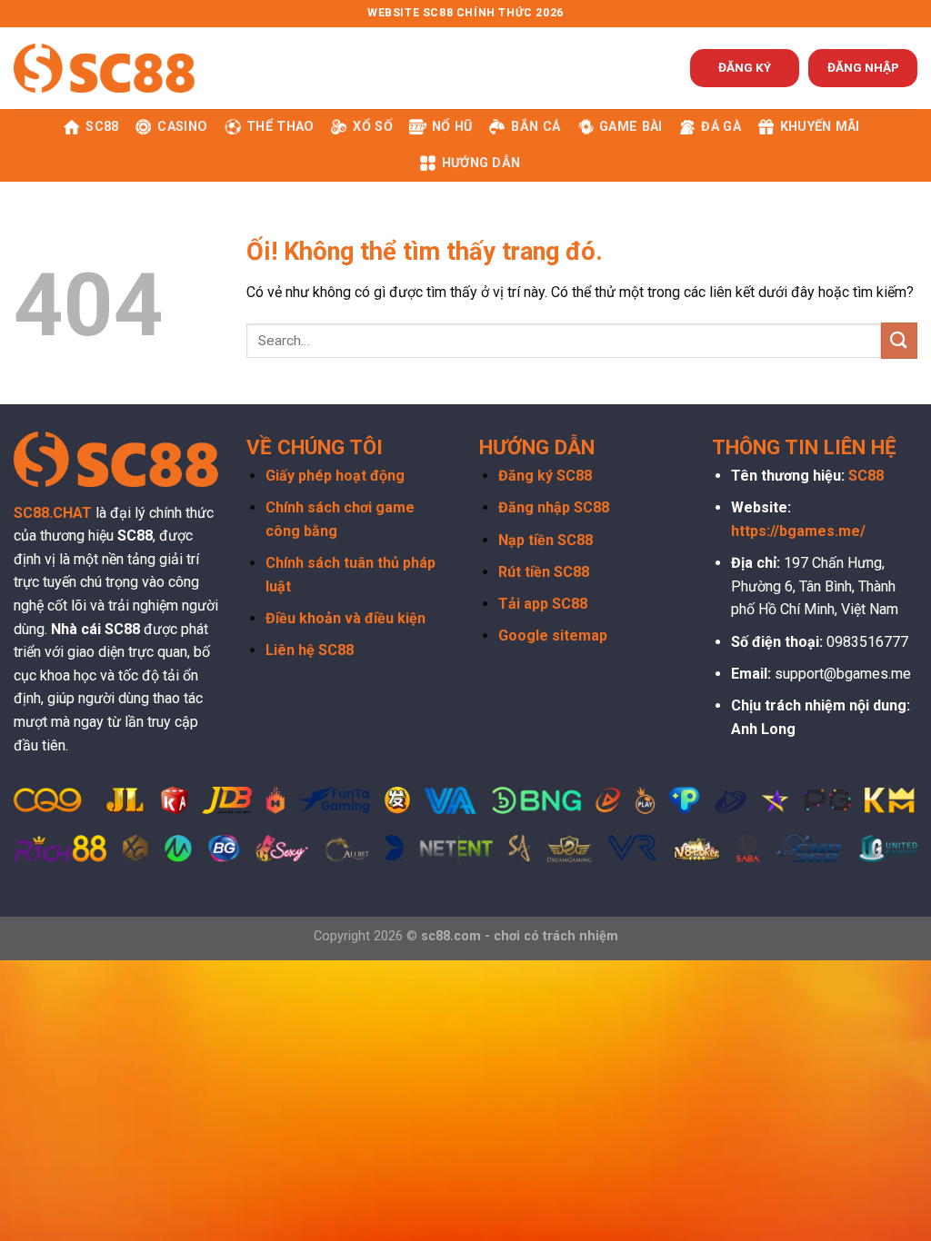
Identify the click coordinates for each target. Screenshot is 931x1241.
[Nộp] (899, 340)
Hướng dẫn (481, 163)
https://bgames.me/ (798, 531)
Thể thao (280, 126)
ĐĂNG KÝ (744, 67)
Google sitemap (552, 635)
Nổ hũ (452, 126)
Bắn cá (535, 126)
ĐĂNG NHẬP (863, 67)
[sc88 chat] (104, 68)
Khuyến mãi (820, 126)
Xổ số (372, 126)
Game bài (630, 126)
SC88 (101, 126)
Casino (182, 126)
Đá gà (720, 126)
